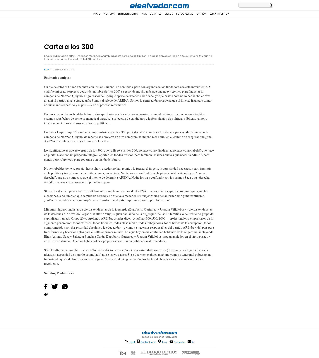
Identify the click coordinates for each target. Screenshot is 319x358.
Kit (193, 341)
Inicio (97, 13)
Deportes (155, 13)
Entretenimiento (128, 13)
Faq (164, 341)
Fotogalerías (184, 13)
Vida (144, 13)
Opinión (201, 13)
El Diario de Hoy (219, 13)
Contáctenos (147, 342)
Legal (132, 342)
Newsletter (179, 342)
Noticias (109, 13)
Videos (169, 13)
